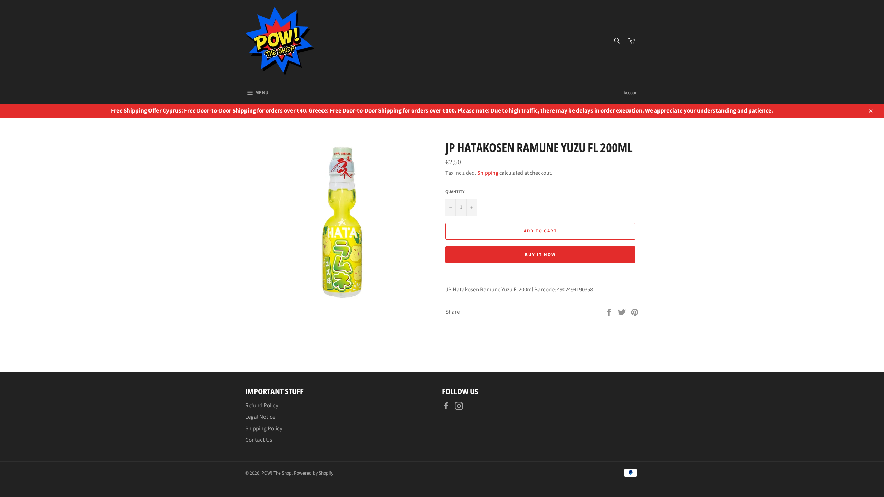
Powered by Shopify (313, 473)
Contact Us (258, 440)
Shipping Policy (263, 429)
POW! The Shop (276, 473)
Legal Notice (260, 417)
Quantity (454, 192)
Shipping (487, 173)
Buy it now (540, 255)
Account (631, 93)
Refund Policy (261, 405)
